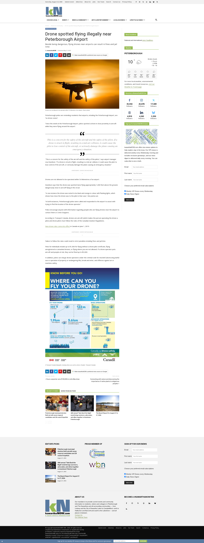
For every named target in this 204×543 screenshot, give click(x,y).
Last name (128, 180)
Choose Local (52, 20)
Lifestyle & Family (136, 20)
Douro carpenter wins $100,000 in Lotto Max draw (63, 379)
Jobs (94, 2)
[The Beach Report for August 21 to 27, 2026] (107, 403)
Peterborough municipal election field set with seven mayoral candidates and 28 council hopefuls (56, 415)
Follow (141, 99)
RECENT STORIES (52, 391)
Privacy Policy (127, 2)
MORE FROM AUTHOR (68, 391)
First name (128, 173)
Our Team (101, 2)
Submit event (69, 2)
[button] (156, 20)
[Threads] (146, 2)
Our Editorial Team (81, 517)
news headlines (147, 40)
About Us (88, 2)
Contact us (116, 2)
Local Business (119, 20)
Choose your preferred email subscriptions (139, 186)
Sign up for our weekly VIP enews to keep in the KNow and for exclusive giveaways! (84, 541)
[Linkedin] (150, 2)
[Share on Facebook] (51, 55)
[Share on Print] (69, 55)
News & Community (79, 20)
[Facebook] (136, 2)
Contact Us (78, 515)
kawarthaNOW (51, 50)
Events (64, 20)
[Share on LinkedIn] (47, 55)
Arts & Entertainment (100, 20)
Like (129, 99)
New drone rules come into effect (57, 226)
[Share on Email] (65, 55)
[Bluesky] (153, 2)
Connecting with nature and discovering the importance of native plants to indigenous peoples (104, 381)
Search (108, 2)
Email (127, 167)
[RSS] (157, 2)
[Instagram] (139, 2)
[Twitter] (143, 2)
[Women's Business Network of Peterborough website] (97, 468)
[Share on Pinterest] (60, 55)
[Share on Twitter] (56, 55)
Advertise (79, 2)
